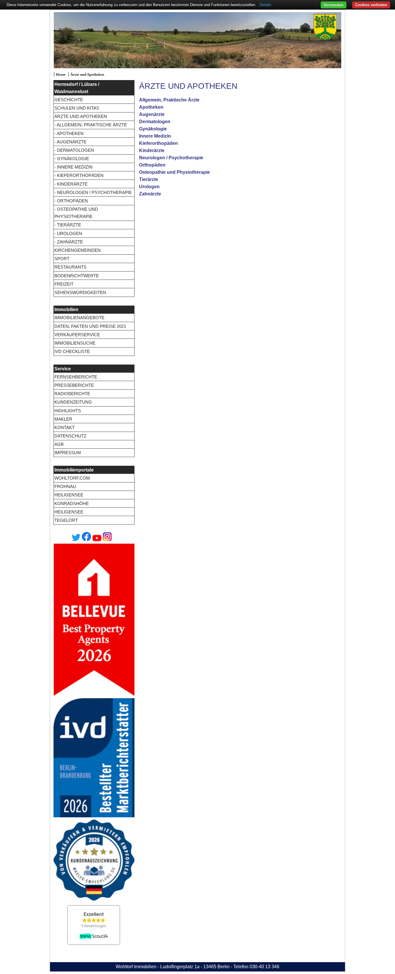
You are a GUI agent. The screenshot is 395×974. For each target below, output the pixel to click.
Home (61, 75)
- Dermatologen (74, 150)
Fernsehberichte (75, 377)
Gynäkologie (153, 128)
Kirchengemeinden (77, 250)
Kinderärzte (152, 150)
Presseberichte (74, 385)
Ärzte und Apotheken (87, 75)
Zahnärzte (150, 194)
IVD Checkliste (72, 351)
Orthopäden (152, 165)
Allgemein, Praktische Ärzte (169, 100)
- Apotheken (69, 133)
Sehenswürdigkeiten (80, 292)
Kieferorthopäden (158, 143)
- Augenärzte (70, 142)
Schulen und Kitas (76, 108)
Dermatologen (154, 121)
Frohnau (65, 486)
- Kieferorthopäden (79, 175)
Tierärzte (148, 179)
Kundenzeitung (73, 402)
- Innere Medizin (73, 167)
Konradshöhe (71, 503)
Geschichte (68, 100)
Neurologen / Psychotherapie (171, 157)
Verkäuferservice (77, 335)
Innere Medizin (155, 136)
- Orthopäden (71, 201)
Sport (61, 259)
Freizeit (63, 284)
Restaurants (70, 267)
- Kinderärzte (71, 184)
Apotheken (151, 107)
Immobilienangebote (79, 318)
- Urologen (68, 233)
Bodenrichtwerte (76, 276)
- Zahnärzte (68, 242)
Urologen (149, 186)
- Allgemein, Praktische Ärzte (90, 125)
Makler (63, 419)
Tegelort (66, 520)
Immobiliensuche (74, 343)
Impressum (67, 453)
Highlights (67, 411)
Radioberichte (72, 394)
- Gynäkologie (71, 159)
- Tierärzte (67, 225)
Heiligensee (68, 495)
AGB (59, 444)
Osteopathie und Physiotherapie (174, 172)
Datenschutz (70, 436)
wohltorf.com (72, 478)
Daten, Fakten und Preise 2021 (90, 326)
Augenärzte (152, 114)
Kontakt (64, 427)
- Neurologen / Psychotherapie (93, 192)
